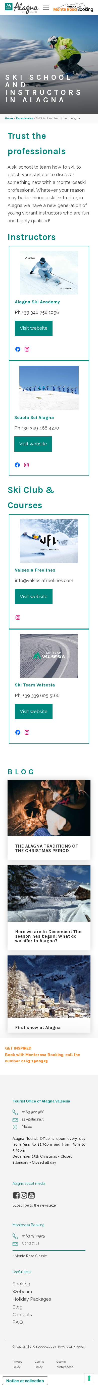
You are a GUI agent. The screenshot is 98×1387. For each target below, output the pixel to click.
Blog (17, 1306)
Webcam (22, 1291)
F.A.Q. (18, 1322)
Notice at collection (25, 1380)
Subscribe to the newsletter (35, 1205)
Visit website (33, 328)
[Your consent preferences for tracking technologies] (89, 1378)
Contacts (22, 1314)
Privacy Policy (17, 1364)
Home (9, 118)
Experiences (24, 118)
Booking (21, 1283)
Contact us (30, 1243)
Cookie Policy (39, 1364)
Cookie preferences (65, 1364)
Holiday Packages (32, 1299)
